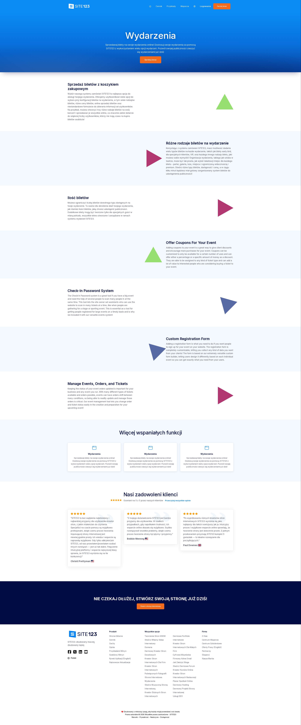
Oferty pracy (212, 647)
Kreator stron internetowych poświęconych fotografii (155, 670)
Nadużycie (154, 717)
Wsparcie (184, 6)
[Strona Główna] (150, 6)
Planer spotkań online (183, 681)
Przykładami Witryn (117, 651)
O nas (204, 636)
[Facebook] (70, 651)
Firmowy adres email (182, 658)
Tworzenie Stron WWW (155, 636)
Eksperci (206, 655)
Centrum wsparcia (210, 640)
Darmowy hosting (181, 685)
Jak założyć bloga (181, 662)
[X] (74, 651)
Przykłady (171, 6)
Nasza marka (208, 658)
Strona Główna (116, 636)
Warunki (135, 717)
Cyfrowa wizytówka (182, 655)
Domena (148, 647)
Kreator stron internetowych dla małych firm (184, 647)
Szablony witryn (116, 655)
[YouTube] (85, 651)
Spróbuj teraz (150, 60)
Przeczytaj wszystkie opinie (177, 500)
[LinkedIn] (80, 651)
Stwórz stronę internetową (150, 606)
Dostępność (164, 717)
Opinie (112, 647)
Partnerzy (206, 651)
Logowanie (205, 6)
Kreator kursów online (183, 670)
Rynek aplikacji (120, 658)
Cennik (159, 6)
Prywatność (144, 717)
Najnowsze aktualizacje (119, 662)
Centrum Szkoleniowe (212, 643)
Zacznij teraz (222, 6)
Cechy (112, 643)
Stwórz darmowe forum (184, 666)
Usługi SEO (178, 696)
